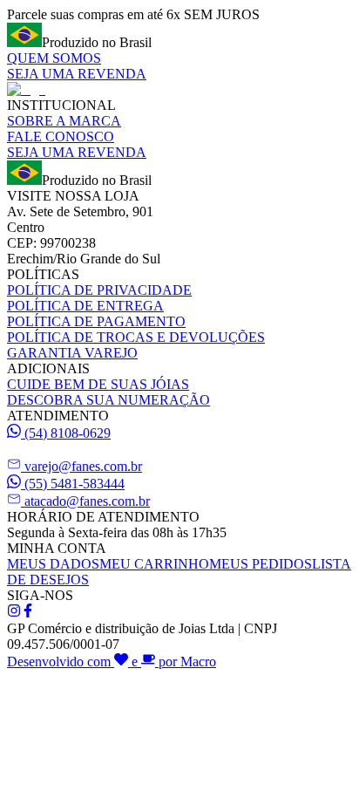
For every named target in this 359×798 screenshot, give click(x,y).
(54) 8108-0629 (67, 433)
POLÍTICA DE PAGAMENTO (96, 321)
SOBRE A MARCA (64, 120)
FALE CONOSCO (60, 136)
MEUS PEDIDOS (260, 563)
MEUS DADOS (53, 563)
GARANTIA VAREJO (72, 352)
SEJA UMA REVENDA (76, 73)
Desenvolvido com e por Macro (111, 661)
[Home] (26, 89)
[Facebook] (28, 612)
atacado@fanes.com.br (87, 501)
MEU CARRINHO (154, 563)
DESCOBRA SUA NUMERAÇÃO (108, 399)
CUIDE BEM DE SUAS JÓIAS (98, 384)
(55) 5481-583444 (74, 483)
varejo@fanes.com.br (83, 466)
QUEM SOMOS (54, 58)
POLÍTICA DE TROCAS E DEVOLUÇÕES (136, 337)
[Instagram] (14, 612)
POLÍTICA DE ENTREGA (85, 305)
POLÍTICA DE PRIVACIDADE (99, 290)
